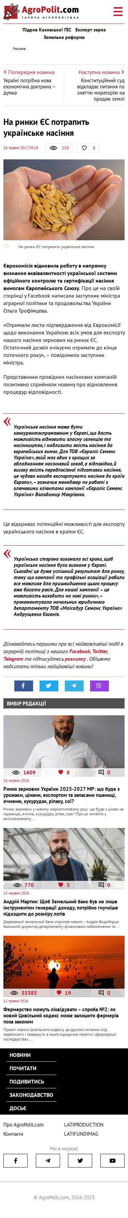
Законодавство (31, 1094)
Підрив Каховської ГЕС (47, 30)
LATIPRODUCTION (83, 1124)
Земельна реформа (64, 37)
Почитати (23, 1068)
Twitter (99, 651)
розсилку (76, 658)
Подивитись (27, 1081)
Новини (20, 1054)
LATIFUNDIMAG (81, 1134)
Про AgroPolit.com (23, 1124)
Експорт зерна (90, 30)
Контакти (13, 1134)
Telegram (13, 658)
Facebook (79, 651)
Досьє (18, 1108)
